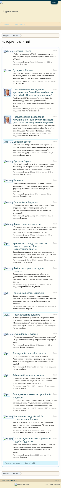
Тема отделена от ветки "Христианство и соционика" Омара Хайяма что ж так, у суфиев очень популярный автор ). (34, 339)
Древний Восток (22, 142)
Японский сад (18, 83)
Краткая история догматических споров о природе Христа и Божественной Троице (30, 246)
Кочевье (23, 64)
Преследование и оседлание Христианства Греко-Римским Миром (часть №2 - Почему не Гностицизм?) (33, 120)
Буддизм (23, 218)
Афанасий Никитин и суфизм (28, 375)
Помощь (56, 480)
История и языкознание (29, 111)
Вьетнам (18, 180)
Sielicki (25, 109)
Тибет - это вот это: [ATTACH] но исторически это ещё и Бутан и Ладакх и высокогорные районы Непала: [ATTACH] (35, 56)
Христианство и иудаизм (30, 237)
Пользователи (19, 24)
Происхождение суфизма (26, 314)
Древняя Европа (22, 161)
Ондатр (26, 62)
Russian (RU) (11, 480)
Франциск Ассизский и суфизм (29, 353)
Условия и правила (52, 484)
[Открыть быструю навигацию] (57, 35)
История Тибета (22, 51)
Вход (54, 2)
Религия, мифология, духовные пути (34, 432)
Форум (6, 24)
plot (24, 260)
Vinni (25, 81)
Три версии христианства (27, 224)
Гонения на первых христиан (28, 293)
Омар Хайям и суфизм (26, 334)
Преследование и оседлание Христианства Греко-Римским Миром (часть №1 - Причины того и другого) (33, 92)
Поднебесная (25, 196)
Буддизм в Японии (23, 70)
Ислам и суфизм (19, 328)
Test (3, 480)
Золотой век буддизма (26, 202)
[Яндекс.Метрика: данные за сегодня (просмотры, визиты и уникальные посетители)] (22, 484)
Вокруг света (25, 155)
